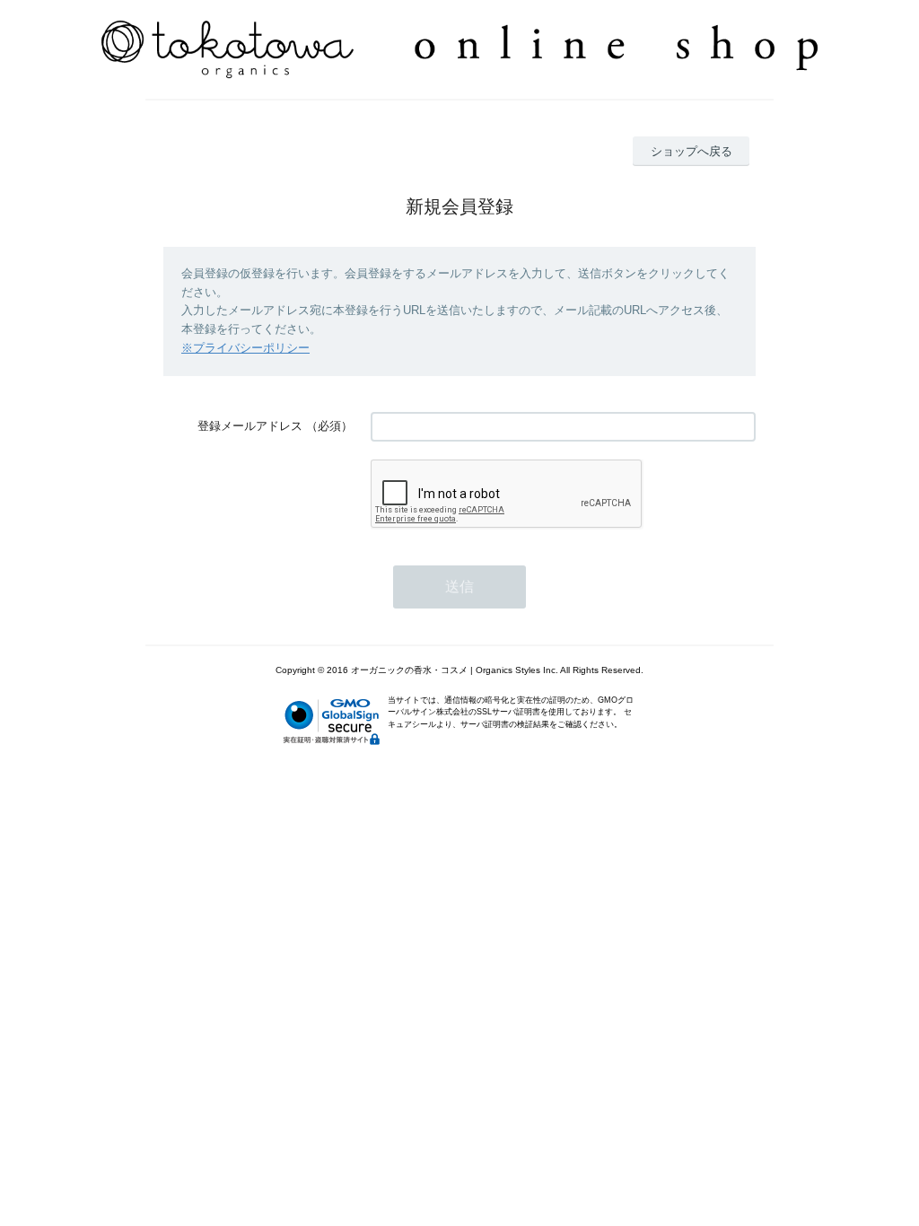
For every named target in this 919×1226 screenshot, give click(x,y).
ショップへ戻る (691, 151)
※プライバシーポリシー (245, 348)
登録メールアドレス (249, 426)
